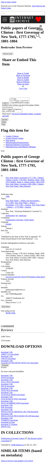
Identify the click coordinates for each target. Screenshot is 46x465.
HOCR (7, 386)
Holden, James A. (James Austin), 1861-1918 (27, 182)
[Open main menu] (4, 19)
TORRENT (9, 420)
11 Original (9, 424)
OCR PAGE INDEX (13, 395)
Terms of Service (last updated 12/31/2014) (17, 461)
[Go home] (22, 19)
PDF (6, 407)
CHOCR (8, 359)
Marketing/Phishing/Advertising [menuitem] (17, 145)
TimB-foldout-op (17, 445)
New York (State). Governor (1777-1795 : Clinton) (25, 178)
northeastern (10, 216)
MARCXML (11, 313)
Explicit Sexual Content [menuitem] (14, 138)
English (8, 224)
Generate (5, 365)
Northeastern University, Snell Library (20, 220)
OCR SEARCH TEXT (13, 399)
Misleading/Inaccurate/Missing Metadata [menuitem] (21, 147)
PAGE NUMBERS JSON (15, 403)
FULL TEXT (10, 382)
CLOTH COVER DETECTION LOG (19, 363)
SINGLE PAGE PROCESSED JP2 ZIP (20, 416)
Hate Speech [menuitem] (10, 140)
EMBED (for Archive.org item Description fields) (20, 105)
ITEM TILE (9, 390)
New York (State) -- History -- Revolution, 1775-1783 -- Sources (21, 204)
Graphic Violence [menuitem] (12, 136)
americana (22, 216)
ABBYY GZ (10, 354)
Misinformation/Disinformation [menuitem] (17, 143)
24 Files (8, 422)
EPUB (7, 378)
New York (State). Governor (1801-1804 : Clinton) (25, 184)
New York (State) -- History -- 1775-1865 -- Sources (25, 206)
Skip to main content (8, 2)
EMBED (5, 103)
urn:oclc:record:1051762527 (16, 277)
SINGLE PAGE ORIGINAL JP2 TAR (19, 412)
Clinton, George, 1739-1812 (16, 180)
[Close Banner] (4, 13)
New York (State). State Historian (18, 186)
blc (17, 216)
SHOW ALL (6, 427)
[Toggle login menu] (40, 28)
